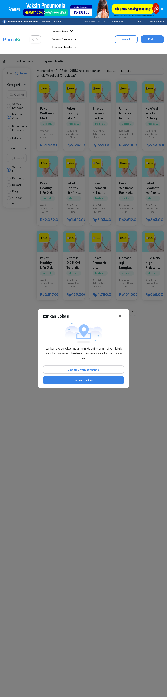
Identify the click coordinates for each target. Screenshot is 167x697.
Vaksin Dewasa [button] (62, 39)
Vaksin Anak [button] (60, 31)
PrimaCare (117, 21)
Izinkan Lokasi (83, 380)
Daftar (152, 39)
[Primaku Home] (12, 39)
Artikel (139, 21)
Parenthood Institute (94, 21)
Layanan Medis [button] (62, 47)
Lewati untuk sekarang (83, 369)
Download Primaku (34, 21)
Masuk (126, 39)
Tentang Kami (156, 21)
